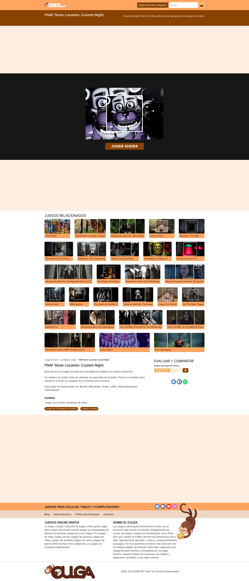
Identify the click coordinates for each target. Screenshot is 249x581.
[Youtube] (168, 506)
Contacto (108, 514)
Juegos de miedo (89, 408)
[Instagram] (174, 506)
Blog (47, 514)
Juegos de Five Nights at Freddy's (61, 408)
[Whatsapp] (185, 381)
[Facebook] (179, 381)
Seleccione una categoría (152, 5)
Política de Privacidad (87, 514)
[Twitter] (173, 381)
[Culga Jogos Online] (70, 571)
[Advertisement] (124, 49)
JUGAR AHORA (124, 146)
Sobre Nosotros (62, 514)
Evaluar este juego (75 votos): (166, 366)
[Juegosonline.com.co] (55, 4)
